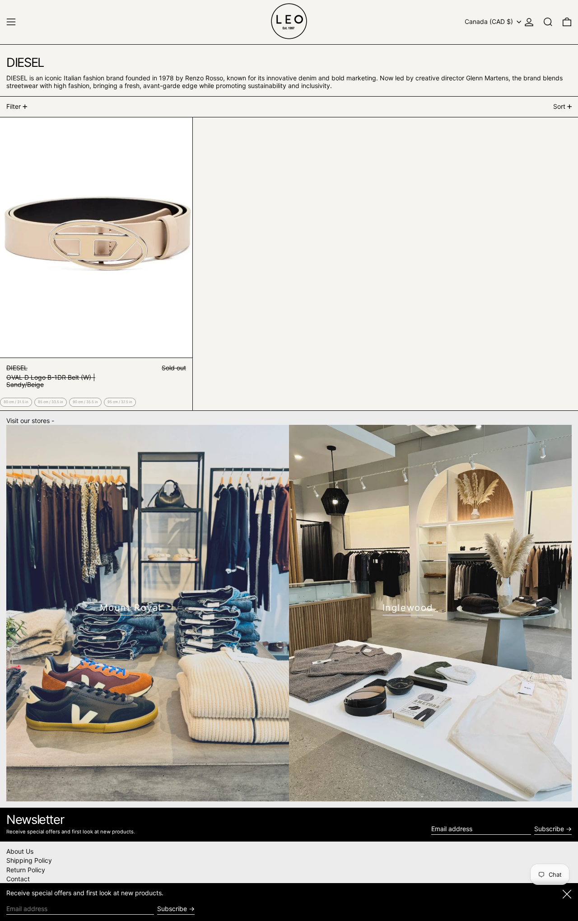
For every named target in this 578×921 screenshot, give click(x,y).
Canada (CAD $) (490, 21)
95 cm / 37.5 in (119, 402)
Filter (13, 106)
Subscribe (549, 829)
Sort (559, 106)
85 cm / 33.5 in (50, 402)
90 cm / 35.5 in (85, 402)
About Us (19, 851)
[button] (548, 22)
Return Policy (25, 870)
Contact (18, 879)
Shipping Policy (29, 860)
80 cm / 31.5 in (16, 402)
